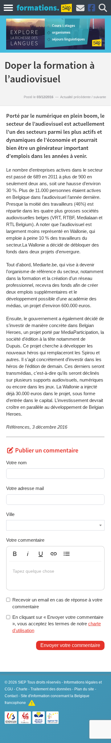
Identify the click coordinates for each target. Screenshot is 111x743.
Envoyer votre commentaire (70, 645)
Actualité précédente (75, 97)
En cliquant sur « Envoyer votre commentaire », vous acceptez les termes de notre (57, 623)
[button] (15, 554)
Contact (11, 696)
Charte (21, 689)
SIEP (22, 682)
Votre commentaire (25, 540)
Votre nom (16, 462)
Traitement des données (51, 689)
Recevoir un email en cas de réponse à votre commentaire (57, 603)
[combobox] (55, 525)
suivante (99, 97)
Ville (10, 514)
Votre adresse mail (25, 488)
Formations (38, 7)
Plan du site (84, 689)
